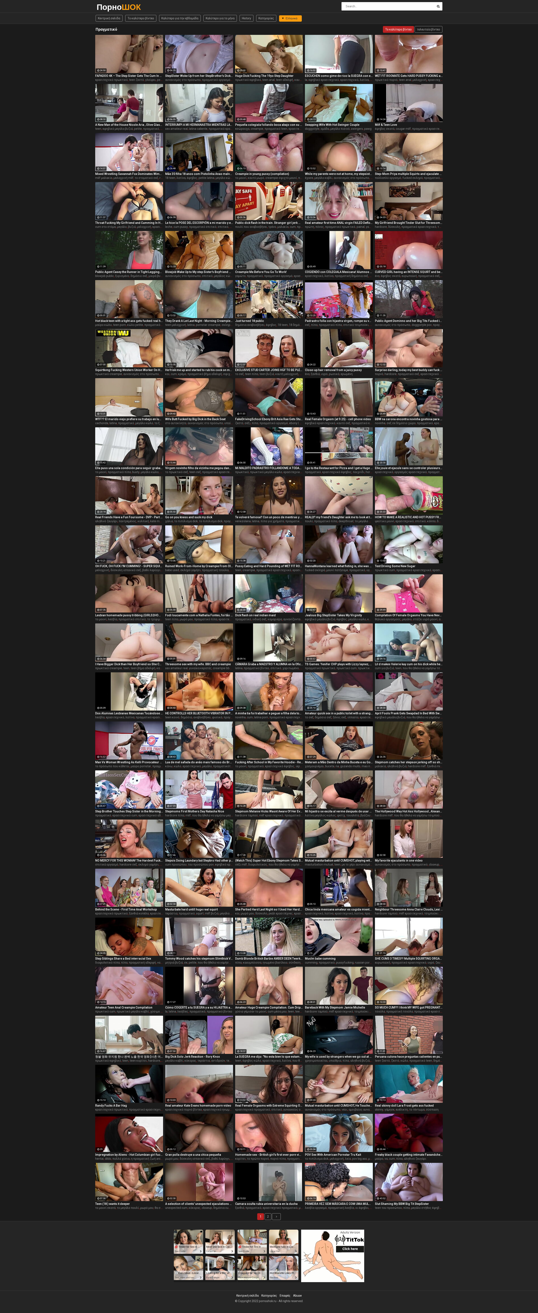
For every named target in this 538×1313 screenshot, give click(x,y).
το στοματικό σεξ (146, 178)
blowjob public (104, 276)
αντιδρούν (218, 1060)
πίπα (314, 325)
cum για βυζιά (384, 668)
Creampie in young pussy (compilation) (262, 174)
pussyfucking (345, 962)
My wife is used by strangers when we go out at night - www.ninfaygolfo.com (339, 1056)
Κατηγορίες (266, 18)
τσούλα (380, 1011)
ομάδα (325, 128)
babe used (172, 570)
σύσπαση (432, 1109)
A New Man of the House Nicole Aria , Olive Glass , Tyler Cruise (129, 124)
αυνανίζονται (292, 619)
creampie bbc (222, 668)
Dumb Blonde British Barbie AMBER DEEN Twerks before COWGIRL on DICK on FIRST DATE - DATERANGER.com (269, 958)
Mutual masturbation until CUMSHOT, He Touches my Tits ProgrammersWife (339, 1105)
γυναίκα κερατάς (200, 668)
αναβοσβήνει (202, 717)
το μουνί (241, 178)
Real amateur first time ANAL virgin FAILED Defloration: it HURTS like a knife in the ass (339, 222)
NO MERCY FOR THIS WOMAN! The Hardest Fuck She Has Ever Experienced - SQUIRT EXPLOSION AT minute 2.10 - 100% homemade (129, 860)
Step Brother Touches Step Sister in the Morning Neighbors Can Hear (129, 811)
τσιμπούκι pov (434, 913)
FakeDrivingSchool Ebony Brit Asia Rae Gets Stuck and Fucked (269, 419)
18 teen (170, 178)
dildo (108, 1158)
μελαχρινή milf (123, 178)
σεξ (307, 325)
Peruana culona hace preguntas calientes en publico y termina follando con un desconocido (409, 1056)
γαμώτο (240, 276)
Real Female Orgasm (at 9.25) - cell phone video (338, 419)
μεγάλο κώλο (224, 178)
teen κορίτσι (138, 1060)
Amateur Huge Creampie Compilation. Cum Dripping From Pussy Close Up (269, 1007)
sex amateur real (176, 128)
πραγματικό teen (276, 128)
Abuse (297, 1295)
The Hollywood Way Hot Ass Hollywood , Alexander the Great (409, 811)
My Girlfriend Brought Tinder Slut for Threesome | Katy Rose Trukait (409, 222)
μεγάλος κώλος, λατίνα (229, 276)
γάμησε (389, 1109)
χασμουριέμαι (314, 766)
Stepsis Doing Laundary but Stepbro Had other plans (199, 860)
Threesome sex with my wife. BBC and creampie (198, 664)
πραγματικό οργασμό (216, 79)
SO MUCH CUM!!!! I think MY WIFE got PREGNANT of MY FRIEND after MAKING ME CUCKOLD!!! (409, 1007)
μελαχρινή (420, 79)
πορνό (379, 374)
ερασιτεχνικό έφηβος (337, 472)
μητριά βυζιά (174, 962)
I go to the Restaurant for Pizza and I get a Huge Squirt (339, 468)
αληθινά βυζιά (397, 766)
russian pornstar (366, 962)
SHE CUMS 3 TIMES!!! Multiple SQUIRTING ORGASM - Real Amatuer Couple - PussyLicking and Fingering (409, 958)
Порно (108, 7)
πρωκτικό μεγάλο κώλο (266, 472)
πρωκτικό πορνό (386, 79)
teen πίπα (251, 374)
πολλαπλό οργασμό (388, 178)
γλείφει (150, 79)
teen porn (119, 325)
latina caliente (198, 128)
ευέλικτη (402, 1109)
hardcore (381, 226)
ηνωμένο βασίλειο (275, 962)
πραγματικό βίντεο (256, 668)
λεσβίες (182, 1011)
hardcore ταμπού (246, 815)
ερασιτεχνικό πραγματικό (252, 1109)
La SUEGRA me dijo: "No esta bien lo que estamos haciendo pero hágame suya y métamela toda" (269, 1056)
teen (98, 128)
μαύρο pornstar (141, 766)
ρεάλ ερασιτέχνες (281, 913)
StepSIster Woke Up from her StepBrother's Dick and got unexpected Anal (199, 75)
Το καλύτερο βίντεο (141, 18)
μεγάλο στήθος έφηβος (427, 1207)
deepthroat (346, 521)
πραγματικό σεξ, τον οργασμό (438, 276)
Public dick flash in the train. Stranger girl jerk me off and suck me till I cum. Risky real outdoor (269, 222)
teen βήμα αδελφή (143, 668)
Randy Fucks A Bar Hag (111, 1105)
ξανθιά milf (434, 766)
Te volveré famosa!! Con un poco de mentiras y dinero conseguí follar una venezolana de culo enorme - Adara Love (269, 517)
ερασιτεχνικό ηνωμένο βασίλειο (225, 1109)
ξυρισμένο (122, 276)
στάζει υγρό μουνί (425, 619)
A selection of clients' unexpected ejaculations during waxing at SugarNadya (199, 1203)
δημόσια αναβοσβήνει (250, 325)
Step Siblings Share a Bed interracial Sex (123, 958)
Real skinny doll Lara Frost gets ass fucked (404, 1105)
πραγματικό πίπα (330, 325)
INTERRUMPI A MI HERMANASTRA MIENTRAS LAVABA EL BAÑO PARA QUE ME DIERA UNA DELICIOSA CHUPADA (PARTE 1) (199, 124)
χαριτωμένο (290, 668)
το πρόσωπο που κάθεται (112, 766)
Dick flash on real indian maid (255, 615)
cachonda (101, 423)
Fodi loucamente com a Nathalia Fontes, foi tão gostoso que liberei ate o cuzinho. (199, 615)
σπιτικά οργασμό (106, 864)
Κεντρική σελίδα (109, 18)
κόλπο (431, 521)
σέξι (248, 423)
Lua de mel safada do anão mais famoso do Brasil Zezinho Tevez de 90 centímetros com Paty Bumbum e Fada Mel (199, 762)
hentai (99, 1158)
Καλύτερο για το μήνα (220, 18)
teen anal (268, 79)
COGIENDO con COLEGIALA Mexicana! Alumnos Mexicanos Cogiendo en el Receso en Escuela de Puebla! (339, 272)
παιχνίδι (358, 472)
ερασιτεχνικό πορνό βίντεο (183, 1109)
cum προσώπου (176, 864)
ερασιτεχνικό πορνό (302, 128)
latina (191, 325)
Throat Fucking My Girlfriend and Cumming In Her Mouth (129, 222)
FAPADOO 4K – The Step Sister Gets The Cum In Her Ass (129, 75)
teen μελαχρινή (175, 325)
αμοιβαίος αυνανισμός (364, 1109)
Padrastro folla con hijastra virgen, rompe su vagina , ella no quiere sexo (339, 321)
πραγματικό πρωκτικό (340, 226)
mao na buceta (372, 766)
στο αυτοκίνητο (175, 423)
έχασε (309, 178)
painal (361, 226)
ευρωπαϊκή (409, 276)
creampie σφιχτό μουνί (281, 178)
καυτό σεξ (343, 423)
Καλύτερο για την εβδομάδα (179, 18)
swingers (357, 128)
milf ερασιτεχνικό (271, 815)
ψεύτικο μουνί (384, 521)
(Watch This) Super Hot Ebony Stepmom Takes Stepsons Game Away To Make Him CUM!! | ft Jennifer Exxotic (269, 860)
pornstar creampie (208, 325)
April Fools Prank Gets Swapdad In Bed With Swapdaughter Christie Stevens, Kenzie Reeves (409, 713)
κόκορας (190, 1060)
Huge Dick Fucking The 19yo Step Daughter (264, 75)
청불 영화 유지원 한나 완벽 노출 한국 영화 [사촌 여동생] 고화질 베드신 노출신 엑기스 (129, 1056)
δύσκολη (394, 226)
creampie (257, 128)
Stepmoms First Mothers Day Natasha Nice (194, 811)
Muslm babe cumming (320, 958)
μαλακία (283, 226)
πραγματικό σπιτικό (202, 226)
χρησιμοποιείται (316, 1060)
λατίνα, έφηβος (187, 178)
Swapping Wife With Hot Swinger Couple (332, 124)
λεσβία (112, 619)
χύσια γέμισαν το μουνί (250, 1011)
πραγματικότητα (224, 766)
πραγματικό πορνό (156, 325)
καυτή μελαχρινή (286, 374)
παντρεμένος (127, 521)
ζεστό (239, 423)
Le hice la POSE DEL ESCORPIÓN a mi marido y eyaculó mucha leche (199, 222)
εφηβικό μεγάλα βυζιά (118, 128)
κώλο (371, 619)
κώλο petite (135, 325)
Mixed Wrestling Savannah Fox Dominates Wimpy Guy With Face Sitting (129, 174)
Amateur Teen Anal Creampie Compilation (123, 1007)
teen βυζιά (267, 374)
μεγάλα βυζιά (229, 913)
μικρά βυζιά (157, 276)
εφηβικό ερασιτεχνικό (324, 79)
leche (168, 226)
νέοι (344, 1109)
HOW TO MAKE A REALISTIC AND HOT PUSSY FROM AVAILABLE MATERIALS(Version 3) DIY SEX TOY (409, 517)
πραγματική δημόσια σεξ (351, 276)
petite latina (206, 178)
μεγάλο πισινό (340, 128)
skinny (379, 1109)
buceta (329, 766)
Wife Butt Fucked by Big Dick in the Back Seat (195, 419)
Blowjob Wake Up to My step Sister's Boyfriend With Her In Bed (199, 272)
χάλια (169, 521)
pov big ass (359, 1158)
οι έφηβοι (362, 1207)
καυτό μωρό (256, 178)
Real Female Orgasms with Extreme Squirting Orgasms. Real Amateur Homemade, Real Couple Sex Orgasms (269, 1105)
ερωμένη (347, 374)
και (167, 374)
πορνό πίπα (278, 1158)
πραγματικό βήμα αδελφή (204, 374)
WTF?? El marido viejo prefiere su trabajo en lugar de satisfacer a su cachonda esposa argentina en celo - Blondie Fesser (129, 419)
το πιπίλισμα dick (186, 521)
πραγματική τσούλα (215, 570)
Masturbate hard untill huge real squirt (191, 909)
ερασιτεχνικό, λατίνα (354, 79)
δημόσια (186, 717)
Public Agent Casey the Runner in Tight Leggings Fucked (129, 272)
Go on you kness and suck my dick (188, 517)
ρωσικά (334, 374)
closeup (434, 864)
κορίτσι (240, 1158)
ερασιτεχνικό (437, 79)
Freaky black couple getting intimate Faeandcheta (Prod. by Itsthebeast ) (409, 1154)
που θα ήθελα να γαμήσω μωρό (289, 864)
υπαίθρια (230, 423)
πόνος (319, 226)
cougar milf (403, 128)
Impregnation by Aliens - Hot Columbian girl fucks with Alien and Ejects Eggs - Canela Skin (129, 1154)
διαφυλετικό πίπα (107, 962)
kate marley (158, 521)
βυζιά (132, 226)
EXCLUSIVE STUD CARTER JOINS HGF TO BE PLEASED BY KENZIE (269, 370)
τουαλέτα (352, 815)
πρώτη (309, 226)
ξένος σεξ (339, 717)
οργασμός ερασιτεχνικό (410, 472)
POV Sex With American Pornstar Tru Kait (333, 1154)
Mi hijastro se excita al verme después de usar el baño (339, 811)
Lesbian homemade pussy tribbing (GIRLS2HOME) (129, 615)
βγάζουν (366, 815)
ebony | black (297, 423)
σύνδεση (295, 962)
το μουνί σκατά (105, 1207)
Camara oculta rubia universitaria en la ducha (266, 1203)
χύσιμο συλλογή (161, 1011)
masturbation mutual (319, 864)
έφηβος (271, 325)
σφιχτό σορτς (232, 374)
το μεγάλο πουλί (366, 521)
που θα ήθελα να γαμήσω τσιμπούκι (427, 668)
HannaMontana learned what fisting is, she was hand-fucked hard (339, 566)
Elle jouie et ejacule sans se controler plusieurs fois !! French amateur (409, 468)
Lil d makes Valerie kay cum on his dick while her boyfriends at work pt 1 (409, 664)
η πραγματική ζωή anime (148, 1158)
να (386, 1158)
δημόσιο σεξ (139, 276)
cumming (311, 962)
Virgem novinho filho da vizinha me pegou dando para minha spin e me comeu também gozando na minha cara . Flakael (199, 468)
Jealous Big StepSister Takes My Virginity (333, 615)
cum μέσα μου (277, 1011)
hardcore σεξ (128, 864)
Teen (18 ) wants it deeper (112, 1203)
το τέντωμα (417, 1109)
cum (293, 226)
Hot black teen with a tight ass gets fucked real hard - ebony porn (129, 321)
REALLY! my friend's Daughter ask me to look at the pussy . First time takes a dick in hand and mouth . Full (339, 517)
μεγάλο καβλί (323, 178)
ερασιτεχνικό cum (124, 815)
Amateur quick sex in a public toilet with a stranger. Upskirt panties (339, 713)
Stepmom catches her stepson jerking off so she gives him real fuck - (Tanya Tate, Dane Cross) (409, 762)
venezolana (243, 521)
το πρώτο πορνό (258, 1158)
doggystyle (312, 128)
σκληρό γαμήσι (232, 325)
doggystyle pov (422, 325)
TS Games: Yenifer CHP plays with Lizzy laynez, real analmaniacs (339, 664)
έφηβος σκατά (384, 128)
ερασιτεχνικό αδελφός (154, 815)
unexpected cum (176, 1207)
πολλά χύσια (121, 1158)
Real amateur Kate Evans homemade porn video (198, 1105)
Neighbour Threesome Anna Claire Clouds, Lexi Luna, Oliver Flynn (409, 909)
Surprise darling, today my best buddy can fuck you (409, 370)
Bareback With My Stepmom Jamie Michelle (335, 1007)
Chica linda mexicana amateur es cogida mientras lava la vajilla (339, 909)
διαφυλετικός (257, 864)
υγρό (324, 374)
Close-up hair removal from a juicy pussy (333, 370)
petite (161, 79)
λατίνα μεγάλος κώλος (320, 815)
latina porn (261, 717)
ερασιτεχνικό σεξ (432, 374)
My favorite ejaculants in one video (399, 860)
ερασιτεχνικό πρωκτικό (111, 79)
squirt (200, 913)
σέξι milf (241, 864)
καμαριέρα (275, 619)
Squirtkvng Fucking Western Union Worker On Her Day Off (129, 370)
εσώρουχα (242, 128)
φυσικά (217, 717)
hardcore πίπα (174, 815)
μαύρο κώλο (103, 325)
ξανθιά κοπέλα (139, 913)
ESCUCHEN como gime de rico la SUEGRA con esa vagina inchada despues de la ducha (339, 75)
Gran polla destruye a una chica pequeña (193, 1154)
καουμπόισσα (252, 962)
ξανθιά (315, 374)
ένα (377, 276)
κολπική (143, 521)
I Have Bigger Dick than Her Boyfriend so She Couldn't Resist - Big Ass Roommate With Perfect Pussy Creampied (129, 664)
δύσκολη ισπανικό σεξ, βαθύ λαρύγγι (135, 570)
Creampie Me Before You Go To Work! (261, 272)
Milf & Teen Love (386, 124)
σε (185, 962)
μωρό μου (186, 619)
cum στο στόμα (105, 226)
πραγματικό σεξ (408, 374)
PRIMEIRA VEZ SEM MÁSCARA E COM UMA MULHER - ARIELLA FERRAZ (339, 1203)
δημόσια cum (222, 1207)
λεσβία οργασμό (316, 1207)
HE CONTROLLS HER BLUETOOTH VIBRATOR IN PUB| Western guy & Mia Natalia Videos (199, 713)
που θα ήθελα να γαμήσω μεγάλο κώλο (432, 717)
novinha (380, 423)
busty (136, 472)
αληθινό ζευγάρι (106, 521)
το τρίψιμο (154, 619)
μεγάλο (122, 226)
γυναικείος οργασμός (297, 1109)
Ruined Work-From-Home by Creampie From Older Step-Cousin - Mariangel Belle (199, 566)
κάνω (169, 766)
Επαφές (285, 1295)
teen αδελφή (284, 79)
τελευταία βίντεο (428, 29)
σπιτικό (223, 226)
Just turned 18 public (249, 321)
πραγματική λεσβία (341, 1207)
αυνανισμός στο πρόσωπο (183, 79)
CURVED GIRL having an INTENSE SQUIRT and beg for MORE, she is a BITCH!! (409, 272)
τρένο (272, 226)
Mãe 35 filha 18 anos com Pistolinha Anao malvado (199, 174)
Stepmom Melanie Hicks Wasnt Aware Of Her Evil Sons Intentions (269, 811)
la (306, 79)
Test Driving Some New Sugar (395, 566)
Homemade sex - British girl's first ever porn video (269, 1154)
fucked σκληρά (412, 178)
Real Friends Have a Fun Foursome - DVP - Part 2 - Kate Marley (129, 517)
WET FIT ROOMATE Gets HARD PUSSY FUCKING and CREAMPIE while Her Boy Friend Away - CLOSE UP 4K (409, 75)
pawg (368, 128)
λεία (348, 1158)
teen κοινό (172, 717)
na (337, 766)
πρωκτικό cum (385, 570)
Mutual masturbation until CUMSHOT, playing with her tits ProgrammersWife (339, 860)
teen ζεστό (136, 79)
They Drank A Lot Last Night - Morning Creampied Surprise (199, 321)
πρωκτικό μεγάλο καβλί (133, 1011)
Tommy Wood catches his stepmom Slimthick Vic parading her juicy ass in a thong (199, 958)
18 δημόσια (296, 325)
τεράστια (171, 913)
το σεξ (239, 374)
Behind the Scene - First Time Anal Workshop (126, 909)
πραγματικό (151, 128)
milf (188, 815)
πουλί (309, 521)
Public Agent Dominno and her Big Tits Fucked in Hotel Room (409, 321)
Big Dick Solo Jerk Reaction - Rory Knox (192, 1056)
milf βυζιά (212, 913)
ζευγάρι (440, 962)
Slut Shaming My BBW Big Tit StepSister (402, 1203)
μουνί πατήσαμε (337, 570)
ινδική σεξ (259, 619)
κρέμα (182, 374)
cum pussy (181, 226)
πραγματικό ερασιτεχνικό (226, 128)
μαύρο (379, 1158)
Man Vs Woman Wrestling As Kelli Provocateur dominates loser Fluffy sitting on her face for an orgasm (129, 762)
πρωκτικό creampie (108, 374)
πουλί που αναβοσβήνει (251, 226)
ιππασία (353, 717)
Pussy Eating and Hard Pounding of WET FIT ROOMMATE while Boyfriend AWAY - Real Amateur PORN (269, 566)
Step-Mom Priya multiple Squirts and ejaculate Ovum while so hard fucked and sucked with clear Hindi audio (409, 174)
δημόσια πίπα (442, 1060)
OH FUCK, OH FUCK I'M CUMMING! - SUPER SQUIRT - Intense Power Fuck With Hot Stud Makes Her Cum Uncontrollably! (129, 566)
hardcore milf (417, 766)
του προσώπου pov (201, 864)
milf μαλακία (103, 178)
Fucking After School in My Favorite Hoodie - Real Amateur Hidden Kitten (269, 762)
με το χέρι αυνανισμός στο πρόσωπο (366, 864)
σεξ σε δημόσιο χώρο (401, 423)
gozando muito (350, 766)
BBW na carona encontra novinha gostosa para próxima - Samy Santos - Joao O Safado (409, 419)
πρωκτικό (242, 472)
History (246, 18)
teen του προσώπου (388, 1207)
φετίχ (341, 815)
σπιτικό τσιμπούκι (356, 325)
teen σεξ (195, 472)
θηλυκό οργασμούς (388, 619)
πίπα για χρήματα (272, 521)
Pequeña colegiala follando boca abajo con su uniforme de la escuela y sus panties (269, 124)
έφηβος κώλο (252, 1060)
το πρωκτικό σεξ (176, 472)
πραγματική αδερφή (142, 962)
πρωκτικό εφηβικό (248, 79)
